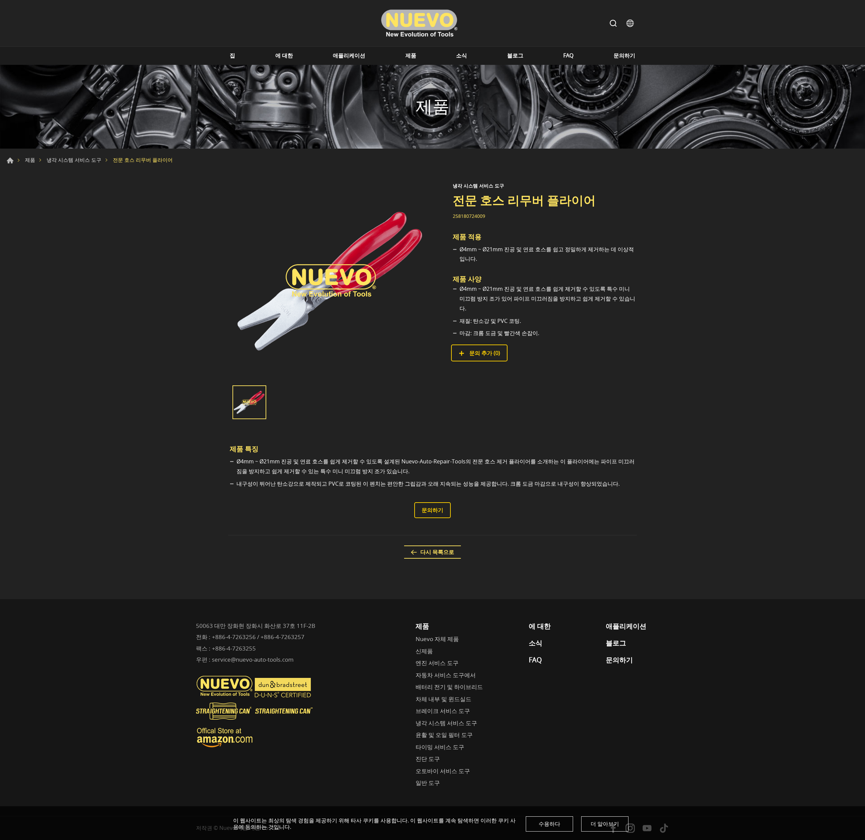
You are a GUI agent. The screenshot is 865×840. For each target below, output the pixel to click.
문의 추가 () (484, 353)
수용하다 (549, 824)
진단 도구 (428, 759)
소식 (461, 55)
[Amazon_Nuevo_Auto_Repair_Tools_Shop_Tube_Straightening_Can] (224, 747)
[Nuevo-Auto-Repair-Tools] (419, 23)
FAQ (568, 55)
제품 (410, 55)
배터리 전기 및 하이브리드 (449, 687)
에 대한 (284, 55)
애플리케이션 (349, 55)
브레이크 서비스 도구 (443, 711)
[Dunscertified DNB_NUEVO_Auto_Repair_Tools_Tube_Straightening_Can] (283, 695)
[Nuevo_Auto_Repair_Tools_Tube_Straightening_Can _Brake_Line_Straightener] (255, 722)
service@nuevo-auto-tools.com (253, 659)
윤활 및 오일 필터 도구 (444, 735)
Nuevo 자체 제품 (437, 639)
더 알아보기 (605, 824)
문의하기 (624, 55)
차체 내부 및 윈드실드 (443, 699)
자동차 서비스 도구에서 (446, 675)
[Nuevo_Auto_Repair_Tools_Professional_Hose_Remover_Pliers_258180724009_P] (331, 280)
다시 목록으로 (437, 552)
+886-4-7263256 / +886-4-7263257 (258, 637)
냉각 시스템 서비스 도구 (74, 159)
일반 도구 (428, 783)
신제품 (424, 651)
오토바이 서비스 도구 (443, 771)
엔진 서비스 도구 (437, 663)
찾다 (613, 23)
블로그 (515, 55)
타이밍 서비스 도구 (440, 747)
